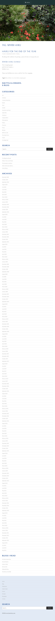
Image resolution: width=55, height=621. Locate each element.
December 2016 (5, 383)
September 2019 (5, 301)
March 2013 (4, 495)
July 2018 (4, 336)
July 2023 (4, 187)
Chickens (4, 97)
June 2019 (4, 309)
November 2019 (5, 296)
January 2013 (5, 500)
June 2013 (4, 488)
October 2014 (5, 448)
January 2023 (5, 202)
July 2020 (4, 276)
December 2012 (5, 503)
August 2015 (4, 423)
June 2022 (4, 219)
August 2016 (4, 393)
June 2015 (4, 428)
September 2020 (5, 271)
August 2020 (4, 274)
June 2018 (4, 338)
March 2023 (4, 197)
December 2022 (5, 204)
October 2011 (5, 537)
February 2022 (5, 229)
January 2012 (5, 530)
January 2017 (5, 381)
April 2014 (4, 463)
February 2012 (5, 527)
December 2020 (5, 264)
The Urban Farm (5, 135)
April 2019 (4, 314)
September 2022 (5, 212)
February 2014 (5, 468)
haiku (6, 78)
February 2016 (5, 408)
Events (3, 102)
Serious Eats (4, 566)
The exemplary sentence (7, 163)
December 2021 (5, 234)
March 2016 (4, 406)
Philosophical (5, 120)
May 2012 (4, 520)
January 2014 (5, 470)
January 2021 (5, 261)
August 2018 (4, 333)
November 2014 (5, 445)
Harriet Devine (5, 561)
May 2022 (4, 221)
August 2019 (4, 304)
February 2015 (5, 438)
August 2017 (4, 363)
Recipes (3, 130)
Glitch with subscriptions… (7, 165)
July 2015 (4, 426)
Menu (28, 2)
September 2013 (5, 480)
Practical (4, 125)
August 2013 (4, 483)
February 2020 (5, 289)
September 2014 (5, 450)
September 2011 (5, 540)
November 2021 (5, 236)
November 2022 (5, 207)
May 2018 (4, 341)
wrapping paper (23, 78)
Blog (3, 584)
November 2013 (5, 475)
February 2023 (5, 199)
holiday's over (10, 78)
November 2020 (5, 266)
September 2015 (5, 421)
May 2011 (4, 550)
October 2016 (5, 388)
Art (3, 95)
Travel (3, 137)
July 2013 (4, 485)
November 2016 (5, 386)
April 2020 (4, 284)
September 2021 (5, 241)
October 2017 (5, 358)
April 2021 (4, 254)
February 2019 (5, 319)
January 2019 (5, 321)
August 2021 (4, 244)
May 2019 (4, 311)
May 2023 (4, 192)
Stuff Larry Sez (5, 132)
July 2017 (4, 366)
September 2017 (5, 361)
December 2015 (5, 413)
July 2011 (4, 545)
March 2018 (4, 346)
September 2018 (5, 331)
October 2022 (5, 209)
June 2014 (4, 458)
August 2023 (4, 184)
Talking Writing (5, 569)
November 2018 (5, 326)
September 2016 (5, 391)
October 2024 (5, 179)
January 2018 (5, 351)
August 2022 (4, 214)
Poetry (17, 53)
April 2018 (4, 343)
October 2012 (5, 508)
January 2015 (5, 440)
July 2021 (4, 246)
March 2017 (4, 376)
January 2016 (5, 411)
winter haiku (16, 78)
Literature (4, 115)
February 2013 (5, 498)
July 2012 (4, 515)
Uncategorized (5, 140)
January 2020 (5, 291)
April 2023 (4, 194)
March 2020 (4, 286)
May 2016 (4, 401)
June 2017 (4, 368)
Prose (3, 127)
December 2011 (5, 532)
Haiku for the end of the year (19, 51)
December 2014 (5, 443)
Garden (3, 107)
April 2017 (4, 373)
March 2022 (4, 226)
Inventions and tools (6, 110)
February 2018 (5, 348)
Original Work (5, 117)
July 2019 (4, 306)
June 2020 (4, 279)
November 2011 (5, 535)
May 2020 (4, 281)
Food (3, 105)
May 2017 (4, 371)
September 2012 (5, 510)
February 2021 (5, 259)
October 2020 (5, 269)
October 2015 (5, 418)
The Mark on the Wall (6, 571)
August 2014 (4, 453)
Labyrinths (4, 112)
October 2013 (5, 478)
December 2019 (5, 294)
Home (3, 581)
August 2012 (4, 513)
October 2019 (5, 299)
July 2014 (4, 455)
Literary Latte (5, 564)
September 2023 (5, 182)
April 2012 (4, 523)
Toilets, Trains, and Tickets (7, 160)
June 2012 (4, 518)
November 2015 (5, 416)
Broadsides (4, 596)
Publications (4, 586)
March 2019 (4, 316)
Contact (3, 599)
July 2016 (4, 396)
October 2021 (5, 239)
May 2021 (4, 251)
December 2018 (5, 324)
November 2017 (5, 356)
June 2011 (4, 547)
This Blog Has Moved (6, 158)
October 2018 (5, 329)
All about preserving (6, 559)
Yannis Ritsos (5, 168)
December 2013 (5, 473)
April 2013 (4, 493)
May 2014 (4, 460)
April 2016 (4, 403)
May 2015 (4, 430)
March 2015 (4, 435)
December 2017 (5, 353)
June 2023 (4, 189)
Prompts (4, 594)
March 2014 (4, 465)
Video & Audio (5, 589)
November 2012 (5, 505)
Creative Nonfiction (6, 100)
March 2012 (4, 525)
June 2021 (4, 249)
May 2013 (4, 490)
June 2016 (4, 398)
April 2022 (4, 224)
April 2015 (4, 433)
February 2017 (5, 378)
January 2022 (5, 231)
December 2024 (5, 177)
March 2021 (4, 256)
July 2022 (4, 216)
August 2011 (4, 542)
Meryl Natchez (27, 19)
